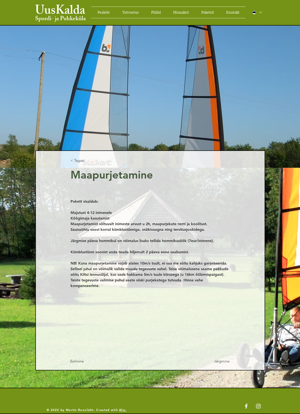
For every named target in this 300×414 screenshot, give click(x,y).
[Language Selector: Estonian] (257, 12)
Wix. (123, 410)
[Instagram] (258, 406)
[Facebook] (246, 406)
